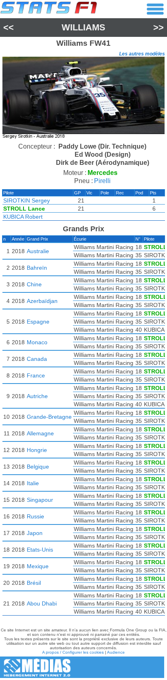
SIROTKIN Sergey (26, 200)
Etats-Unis (40, 549)
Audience (116, 652)
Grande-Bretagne (49, 417)
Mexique (38, 566)
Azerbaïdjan (42, 301)
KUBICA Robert (23, 216)
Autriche (37, 396)
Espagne (38, 321)
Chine (34, 284)
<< (8, 27)
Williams (83, 27)
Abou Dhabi (42, 603)
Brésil (34, 583)
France (36, 375)
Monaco (37, 342)
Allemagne (40, 433)
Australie (38, 251)
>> (158, 27)
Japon (35, 533)
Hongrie (37, 450)
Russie (35, 516)
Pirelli (102, 180)
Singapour (40, 500)
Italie (33, 483)
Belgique (38, 466)
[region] (83, 99)
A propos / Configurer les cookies (73, 652)
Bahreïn (37, 267)
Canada (37, 359)
